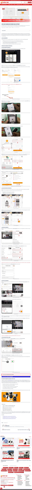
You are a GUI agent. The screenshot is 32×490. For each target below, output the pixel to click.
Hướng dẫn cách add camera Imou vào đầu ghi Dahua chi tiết (9, 417)
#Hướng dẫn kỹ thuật (5, 422)
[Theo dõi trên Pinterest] (6, 485)
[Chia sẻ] (18, 27)
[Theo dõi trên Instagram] (2, 485)
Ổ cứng (26, 477)
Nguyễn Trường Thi (11, 482)
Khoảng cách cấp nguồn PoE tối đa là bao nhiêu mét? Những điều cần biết (7, 460)
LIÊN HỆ (28, 4)
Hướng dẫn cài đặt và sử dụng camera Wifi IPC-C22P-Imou (9, 416)
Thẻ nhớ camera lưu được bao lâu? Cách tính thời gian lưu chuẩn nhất (23, 448)
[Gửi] (21, 2)
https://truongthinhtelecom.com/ (8, 410)
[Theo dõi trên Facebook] (1, 485)
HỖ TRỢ (21, 4)
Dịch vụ (11, 4)
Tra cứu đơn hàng (25, 4)
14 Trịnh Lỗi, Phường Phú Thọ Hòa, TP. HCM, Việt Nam (8, 479)
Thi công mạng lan (28, 481)
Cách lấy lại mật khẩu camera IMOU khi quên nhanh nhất (9, 418)
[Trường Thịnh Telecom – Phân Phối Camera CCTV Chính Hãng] (4, 2)
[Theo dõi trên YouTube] (7, 485)
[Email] (16, 27)
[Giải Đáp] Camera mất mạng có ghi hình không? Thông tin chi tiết (24, 460)
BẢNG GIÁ (14, 4)
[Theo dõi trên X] (4, 485)
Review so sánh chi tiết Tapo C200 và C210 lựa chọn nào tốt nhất (8, 448)
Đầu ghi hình (27, 476)
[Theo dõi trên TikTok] (3, 485)
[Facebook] (13, 27)
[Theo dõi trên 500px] (4, 486)
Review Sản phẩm (18, 4)
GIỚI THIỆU (9, 4)
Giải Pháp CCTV (19, 477)
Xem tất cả (30, 436)
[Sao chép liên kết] (17, 27)
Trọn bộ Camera (27, 478)
